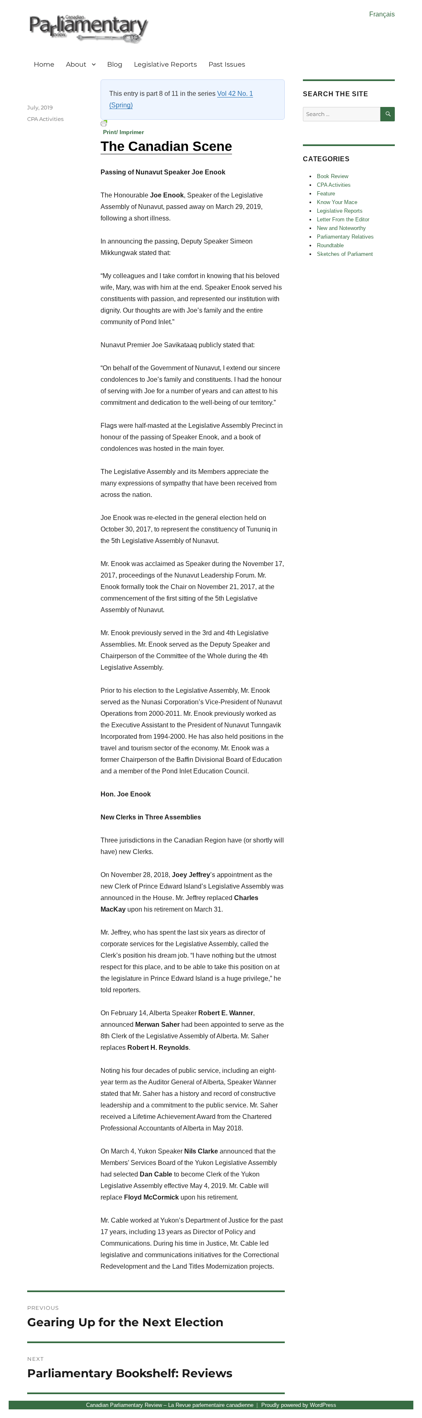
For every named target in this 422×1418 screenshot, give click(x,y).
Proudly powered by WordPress (298, 1405)
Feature (326, 193)
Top (402, 1398)
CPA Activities (45, 119)
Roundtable (330, 245)
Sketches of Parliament (345, 254)
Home (44, 64)
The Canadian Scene (166, 146)
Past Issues (227, 64)
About (76, 64)
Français (382, 14)
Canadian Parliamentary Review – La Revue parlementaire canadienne (169, 1405)
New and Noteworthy (341, 228)
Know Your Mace (337, 202)
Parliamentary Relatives (345, 237)
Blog (114, 64)
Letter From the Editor (343, 219)
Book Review (332, 176)
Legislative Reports (165, 64)
